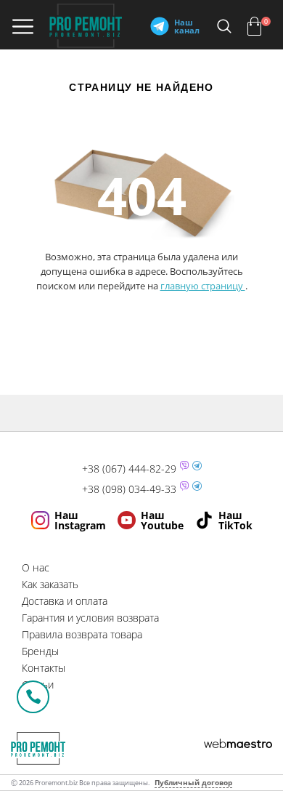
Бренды (40, 651)
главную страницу (202, 285)
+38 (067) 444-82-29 (129, 468)
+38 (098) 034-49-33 (129, 489)
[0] (254, 26)
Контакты (43, 668)
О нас (35, 567)
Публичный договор (193, 782)
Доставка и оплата (64, 601)
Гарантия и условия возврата (90, 618)
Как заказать (50, 584)
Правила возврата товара (82, 634)
